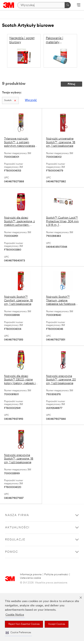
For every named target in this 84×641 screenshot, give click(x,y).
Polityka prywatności (56, 574)
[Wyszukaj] (68, 5)
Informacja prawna (31, 574)
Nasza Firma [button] (17, 515)
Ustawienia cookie (30, 578)
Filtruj (71, 84)
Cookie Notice (15, 614)
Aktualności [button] (17, 527)
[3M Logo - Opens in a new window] (8, 5)
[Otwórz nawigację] (78, 5)
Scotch (7, 100)
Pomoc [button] (11, 552)
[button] (18, 632)
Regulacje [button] (15, 539)
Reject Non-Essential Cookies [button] (24, 624)
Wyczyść (31, 100)
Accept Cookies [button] (56, 624)
